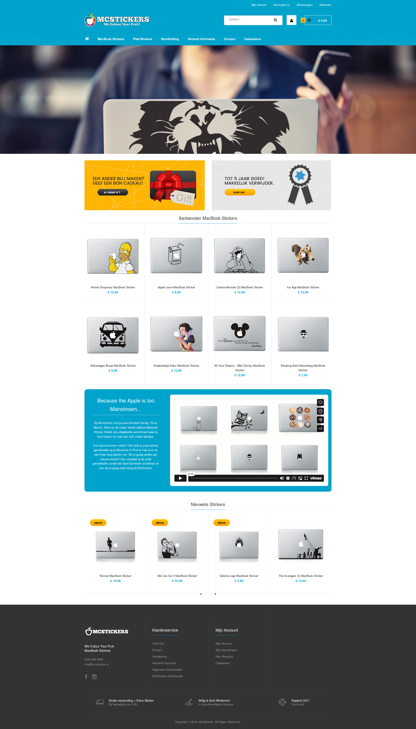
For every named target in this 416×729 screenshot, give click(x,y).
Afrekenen (325, 5)
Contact (157, 650)
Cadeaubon (223, 663)
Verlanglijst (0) (281, 5)
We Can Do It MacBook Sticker (177, 576)
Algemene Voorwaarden (167, 669)
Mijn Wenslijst (224, 656)
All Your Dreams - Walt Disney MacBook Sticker (239, 367)
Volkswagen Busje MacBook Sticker (113, 365)
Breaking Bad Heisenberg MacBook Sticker (303, 367)
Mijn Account (259, 5)
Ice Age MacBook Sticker (303, 287)
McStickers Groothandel (167, 676)
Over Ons (158, 643)
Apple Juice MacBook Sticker (176, 287)
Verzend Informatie (164, 663)
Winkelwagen (305, 5)
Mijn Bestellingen (226, 650)
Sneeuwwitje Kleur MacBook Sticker (176, 365)
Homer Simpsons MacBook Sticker (113, 287)
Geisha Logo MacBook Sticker (239, 576)
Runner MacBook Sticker (115, 576)
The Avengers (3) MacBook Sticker (301, 576)
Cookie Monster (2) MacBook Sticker (239, 287)
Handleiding (159, 656)
